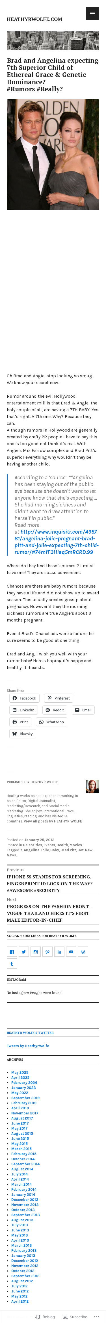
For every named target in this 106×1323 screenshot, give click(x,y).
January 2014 (23, 1194)
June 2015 (20, 1138)
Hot (80, 850)
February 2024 (24, 1083)
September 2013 (25, 1215)
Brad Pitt (68, 850)
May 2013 (19, 1235)
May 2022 (19, 1093)
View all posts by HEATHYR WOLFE (53, 821)
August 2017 (22, 1118)
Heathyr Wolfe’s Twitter (30, 1032)
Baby (54, 850)
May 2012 (19, 1296)
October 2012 (22, 1271)
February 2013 (24, 1250)
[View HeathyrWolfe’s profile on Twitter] (24, 952)
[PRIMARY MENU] (92, 13)
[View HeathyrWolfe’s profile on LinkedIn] (59, 952)
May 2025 (19, 1072)
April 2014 (20, 1179)
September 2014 (25, 1164)
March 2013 (21, 1245)
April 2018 (20, 1108)
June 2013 (20, 1230)
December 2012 (24, 1261)
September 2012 (25, 1276)
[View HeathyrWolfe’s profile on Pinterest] (47, 952)
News (11, 855)
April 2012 (20, 1301)
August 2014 (22, 1169)
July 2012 (19, 1286)
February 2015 (23, 1154)
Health (62, 845)
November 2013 (25, 1205)
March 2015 (21, 1149)
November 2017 (24, 1113)
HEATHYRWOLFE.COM (34, 19)
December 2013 (24, 1200)
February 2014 (23, 1189)
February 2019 (23, 1103)
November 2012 (24, 1266)
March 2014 (21, 1184)
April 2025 (20, 1077)
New (88, 850)
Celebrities (32, 845)
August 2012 (22, 1281)
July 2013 (19, 1225)
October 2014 (22, 1159)
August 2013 (22, 1220)
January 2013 (23, 1255)
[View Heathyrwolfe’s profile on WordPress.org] (83, 952)
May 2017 (19, 1128)
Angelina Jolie (36, 850)
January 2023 (23, 1088)
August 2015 (22, 1133)
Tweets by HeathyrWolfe (28, 1046)
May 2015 (19, 1144)
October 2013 (23, 1210)
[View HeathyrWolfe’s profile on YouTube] (71, 952)
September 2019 (25, 1098)
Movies (76, 845)
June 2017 (20, 1123)
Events (49, 845)
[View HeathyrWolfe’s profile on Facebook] (12, 952)
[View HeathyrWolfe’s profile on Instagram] (36, 952)
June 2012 (20, 1291)
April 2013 (20, 1240)
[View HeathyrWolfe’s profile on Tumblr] (12, 963)
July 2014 (19, 1174)
